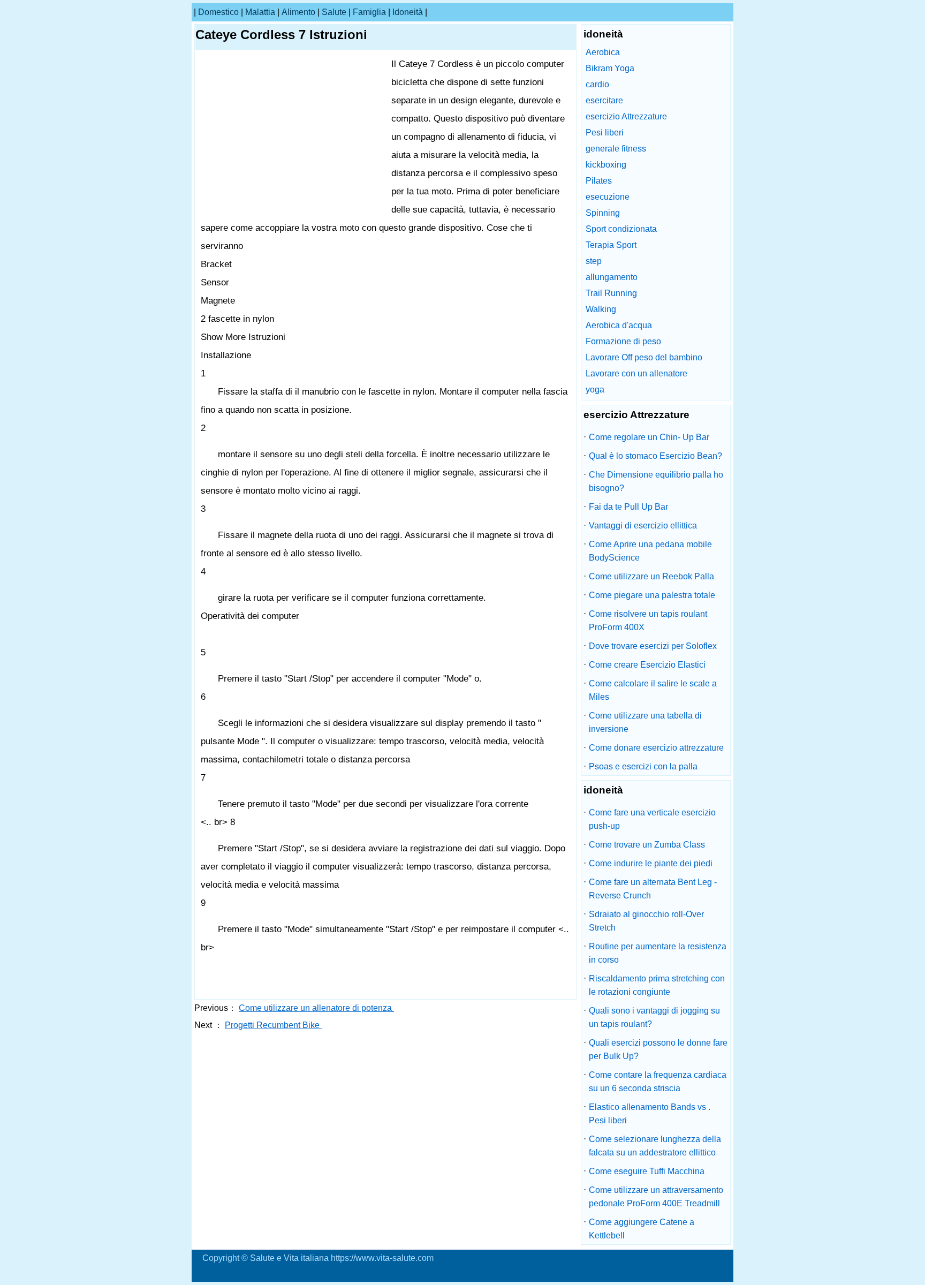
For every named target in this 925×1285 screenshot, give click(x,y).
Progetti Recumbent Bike (273, 1025)
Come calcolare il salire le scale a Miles (653, 690)
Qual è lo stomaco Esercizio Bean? (655, 455)
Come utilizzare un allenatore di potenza (316, 1007)
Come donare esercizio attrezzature (656, 747)
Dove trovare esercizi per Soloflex (653, 646)
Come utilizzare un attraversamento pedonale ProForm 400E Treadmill (656, 1196)
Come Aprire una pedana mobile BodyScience (650, 551)
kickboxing (606, 164)
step (594, 261)
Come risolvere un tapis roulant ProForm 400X (648, 620)
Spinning (603, 212)
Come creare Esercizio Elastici (647, 664)
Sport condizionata (621, 228)
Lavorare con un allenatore (636, 373)
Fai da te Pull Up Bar (628, 506)
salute (334, 12)
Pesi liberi (605, 132)
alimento (298, 12)
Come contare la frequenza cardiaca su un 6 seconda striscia (657, 1081)
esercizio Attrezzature (626, 116)
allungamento (612, 277)
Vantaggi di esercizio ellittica (643, 525)
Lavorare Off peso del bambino (644, 357)
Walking (601, 309)
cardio (597, 84)
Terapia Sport (611, 245)
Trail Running (611, 293)
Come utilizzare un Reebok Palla (651, 576)
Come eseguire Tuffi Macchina (646, 1171)
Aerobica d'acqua (619, 325)
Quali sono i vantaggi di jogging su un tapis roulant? (654, 1017)
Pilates (599, 180)
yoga (595, 389)
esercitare (604, 100)
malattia (260, 12)
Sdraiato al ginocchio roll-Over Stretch (646, 921)
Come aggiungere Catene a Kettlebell (641, 1229)
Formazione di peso (623, 341)
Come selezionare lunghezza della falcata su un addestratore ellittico (655, 1146)
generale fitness (616, 148)
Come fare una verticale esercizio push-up (652, 819)
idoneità (407, 12)
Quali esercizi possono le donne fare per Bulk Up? (658, 1049)
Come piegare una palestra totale (652, 595)
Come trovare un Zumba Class (647, 844)
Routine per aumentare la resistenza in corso (657, 953)
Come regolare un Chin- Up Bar (649, 437)
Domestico (218, 12)
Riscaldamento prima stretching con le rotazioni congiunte (657, 985)
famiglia (369, 12)
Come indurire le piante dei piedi (650, 863)
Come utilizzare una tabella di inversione (645, 722)
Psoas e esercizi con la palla (643, 766)
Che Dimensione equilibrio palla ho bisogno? (656, 481)
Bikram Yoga (610, 68)
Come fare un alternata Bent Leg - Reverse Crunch (653, 889)
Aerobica (603, 52)
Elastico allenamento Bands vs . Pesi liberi (649, 1113)
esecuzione (608, 196)
